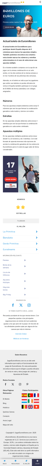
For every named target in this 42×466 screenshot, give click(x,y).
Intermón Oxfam (21, 334)
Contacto (6, 416)
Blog (4, 403)
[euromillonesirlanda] (30, 400)
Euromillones (16, 366)
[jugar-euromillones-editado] (13, 2)
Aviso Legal (7, 420)
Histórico (6, 407)
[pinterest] (27, 384)
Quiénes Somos (8, 412)
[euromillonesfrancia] (36, 394)
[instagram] (29, 305)
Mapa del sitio (8, 425)
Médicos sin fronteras (21, 338)
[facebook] (13, 305)
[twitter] (21, 305)
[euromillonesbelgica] (24, 405)
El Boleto (6, 399)
